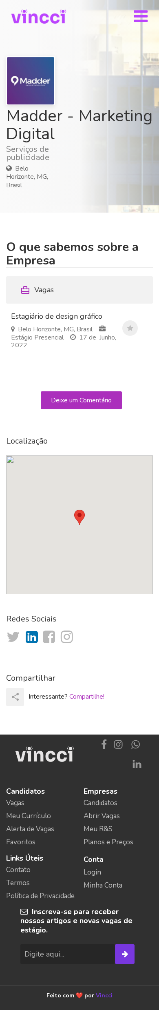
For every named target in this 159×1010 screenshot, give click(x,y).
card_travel (25, 290)
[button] (79, 517)
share (15, 696)
